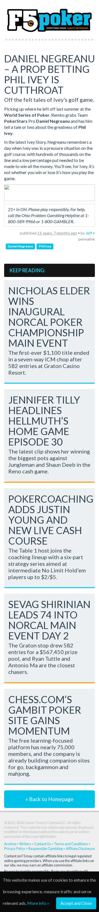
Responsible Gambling (45, 848)
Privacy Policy (14, 848)
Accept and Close (76, 903)
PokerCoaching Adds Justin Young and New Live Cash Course (51, 520)
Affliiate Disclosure (80, 848)
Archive (10, 844)
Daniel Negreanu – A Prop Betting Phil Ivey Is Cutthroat (49, 74)
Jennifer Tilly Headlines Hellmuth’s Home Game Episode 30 (44, 421)
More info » (38, 903)
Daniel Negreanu (20, 246)
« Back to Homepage (50, 799)
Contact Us (42, 844)
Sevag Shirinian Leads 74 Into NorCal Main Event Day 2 (49, 620)
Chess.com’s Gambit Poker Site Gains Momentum (44, 715)
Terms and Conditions (71, 844)
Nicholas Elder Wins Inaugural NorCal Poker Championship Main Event (49, 316)
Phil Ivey (45, 246)
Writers (25, 844)
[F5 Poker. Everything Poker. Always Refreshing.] (49, 18)
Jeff (89, 233)
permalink (86, 239)
